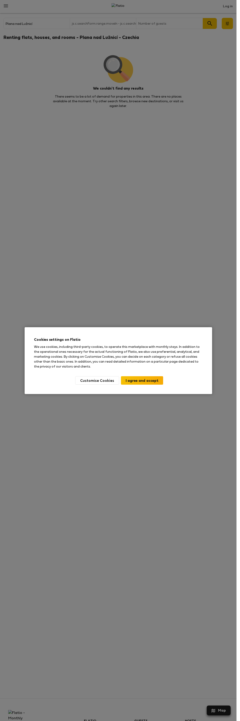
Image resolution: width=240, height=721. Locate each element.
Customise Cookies (97, 380)
